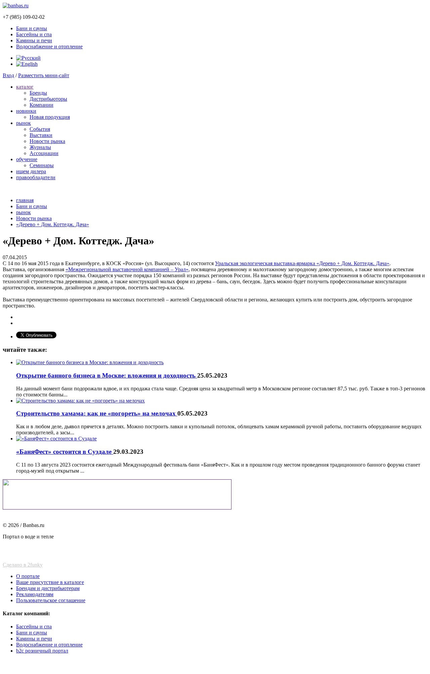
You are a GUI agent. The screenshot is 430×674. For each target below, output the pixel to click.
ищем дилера (31, 171)
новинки (26, 111)
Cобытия (40, 129)
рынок (23, 123)
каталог (25, 87)
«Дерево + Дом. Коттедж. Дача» (52, 224)
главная (25, 200)
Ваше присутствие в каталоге (50, 582)
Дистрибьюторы (48, 99)
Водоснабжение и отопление (49, 46)
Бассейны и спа (34, 34)
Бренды (38, 93)
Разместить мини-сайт (43, 75)
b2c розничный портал (42, 651)
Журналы (40, 147)
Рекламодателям (34, 594)
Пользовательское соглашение (50, 600)
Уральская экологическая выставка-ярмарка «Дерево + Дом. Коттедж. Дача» (302, 263)
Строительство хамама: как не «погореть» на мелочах (96, 413)
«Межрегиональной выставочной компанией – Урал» (127, 269)
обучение (26, 159)
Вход (8, 75)
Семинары (42, 165)
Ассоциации (44, 153)
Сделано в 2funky (23, 565)
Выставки (41, 135)
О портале (28, 576)
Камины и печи (34, 40)
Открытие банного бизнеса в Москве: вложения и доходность (106, 375)
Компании (41, 105)
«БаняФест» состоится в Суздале (64, 451)
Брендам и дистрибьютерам (48, 588)
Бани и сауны (31, 28)
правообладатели (35, 177)
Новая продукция (50, 117)
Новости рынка (47, 141)
